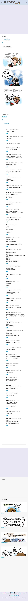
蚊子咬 (2, 513)
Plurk (16, 592)
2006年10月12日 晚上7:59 (12, 354)
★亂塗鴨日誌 (4, 116)
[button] (2, 43)
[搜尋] (26, 2)
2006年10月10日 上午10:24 (17, 169)
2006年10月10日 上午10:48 (17, 185)
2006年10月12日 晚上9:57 (12, 377)
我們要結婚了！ (4, 527)
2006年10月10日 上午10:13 (18, 162)
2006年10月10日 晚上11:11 (16, 274)
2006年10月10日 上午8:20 (13, 129)
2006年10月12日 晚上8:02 (14, 363)
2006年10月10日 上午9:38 (16, 154)
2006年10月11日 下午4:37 (18, 330)
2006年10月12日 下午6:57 (16, 347)
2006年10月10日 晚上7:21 (16, 266)
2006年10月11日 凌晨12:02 (16, 298)
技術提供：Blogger (14, 595)
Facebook (3, 592)
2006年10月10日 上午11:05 (17, 192)
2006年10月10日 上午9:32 (15, 143)
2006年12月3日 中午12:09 (14, 400)
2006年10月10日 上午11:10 (17, 202)
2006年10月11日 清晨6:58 (14, 305)
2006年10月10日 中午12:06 (16, 217)
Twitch (12, 592)
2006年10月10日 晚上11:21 (14, 281)
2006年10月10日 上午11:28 (14, 209)
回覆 (7, 133)
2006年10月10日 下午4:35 (17, 249)
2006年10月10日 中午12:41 (15, 237)
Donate (25, 592)
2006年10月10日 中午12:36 (13, 224)
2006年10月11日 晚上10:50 (15, 340)
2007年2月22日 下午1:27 (15, 411)
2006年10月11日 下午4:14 (17, 322)
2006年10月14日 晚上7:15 (13, 393)
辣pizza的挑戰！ (4, 542)
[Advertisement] (14, 19)
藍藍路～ (3, 557)
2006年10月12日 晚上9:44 (16, 370)
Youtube (8, 592)
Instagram (20, 592)
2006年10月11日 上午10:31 (16, 312)
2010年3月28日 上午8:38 (16, 418)
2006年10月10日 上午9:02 (18, 136)
